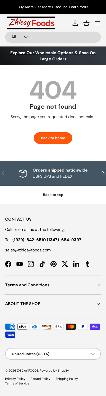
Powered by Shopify (54, 371)
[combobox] (53, 37)
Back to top (53, 194)
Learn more (79, 7)
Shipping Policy (67, 379)
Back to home (53, 138)
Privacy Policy (15, 379)
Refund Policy (40, 379)
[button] (86, 23)
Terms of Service (17, 383)
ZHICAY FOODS (27, 371)
